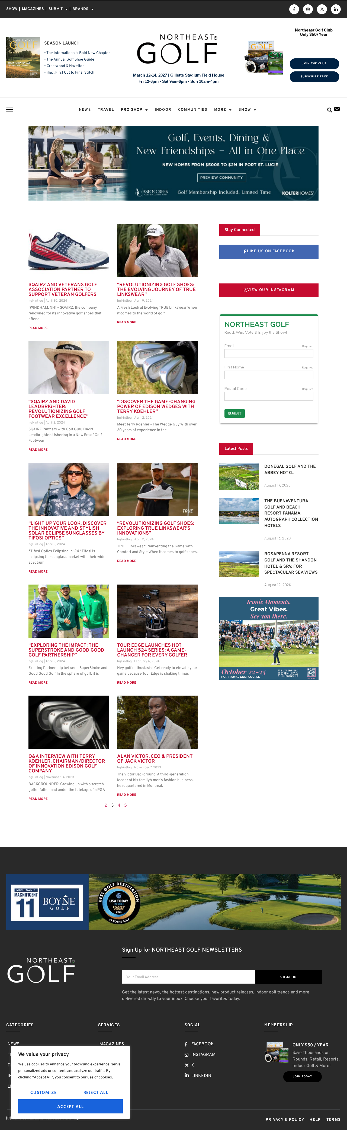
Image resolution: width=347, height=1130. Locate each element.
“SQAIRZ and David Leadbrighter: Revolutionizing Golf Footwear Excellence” (58, 409)
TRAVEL (106, 110)
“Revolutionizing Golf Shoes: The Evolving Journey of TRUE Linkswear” (156, 290)
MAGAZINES (33, 9)
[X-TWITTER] (322, 9)
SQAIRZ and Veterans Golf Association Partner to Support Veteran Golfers (62, 290)
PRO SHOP (132, 110)
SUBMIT (56, 9)
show (245, 110)
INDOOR (163, 110)
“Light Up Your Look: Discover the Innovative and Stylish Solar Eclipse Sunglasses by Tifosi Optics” (67, 530)
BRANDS (80, 9)
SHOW (11, 9)
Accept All (70, 1106)
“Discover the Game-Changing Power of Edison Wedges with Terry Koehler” (156, 407)
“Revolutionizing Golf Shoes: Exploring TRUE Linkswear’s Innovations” (155, 528)
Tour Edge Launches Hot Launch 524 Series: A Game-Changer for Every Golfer (152, 650)
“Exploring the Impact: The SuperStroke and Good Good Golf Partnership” (66, 650)
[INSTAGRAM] (308, 9)
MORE (220, 110)
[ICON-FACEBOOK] (294, 9)
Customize (43, 1092)
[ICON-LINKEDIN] (336, 9)
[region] (70, 1082)
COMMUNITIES (192, 110)
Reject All (95, 1092)
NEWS (85, 110)
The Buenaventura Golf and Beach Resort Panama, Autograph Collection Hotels (291, 513)
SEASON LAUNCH (61, 43)
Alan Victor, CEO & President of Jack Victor (155, 759)
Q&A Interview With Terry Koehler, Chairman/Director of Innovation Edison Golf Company (66, 763)
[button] (329, 110)
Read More (37, 328)
